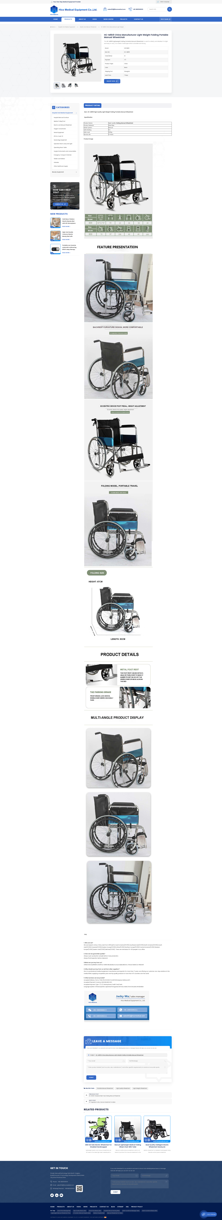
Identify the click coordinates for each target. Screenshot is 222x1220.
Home (55, 19)
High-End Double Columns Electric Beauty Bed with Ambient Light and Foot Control (69, 234)
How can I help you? (62, 191)
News (85, 1207)
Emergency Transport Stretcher (63, 155)
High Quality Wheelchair (123, 1088)
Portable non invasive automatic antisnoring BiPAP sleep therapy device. (69, 247)
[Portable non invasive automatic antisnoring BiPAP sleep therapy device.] (55, 249)
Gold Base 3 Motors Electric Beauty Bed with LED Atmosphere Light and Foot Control (69, 221)
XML (127, 1207)
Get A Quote (164, 19)
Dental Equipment (59, 133)
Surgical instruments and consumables (65, 151)
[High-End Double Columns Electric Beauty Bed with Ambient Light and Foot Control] (55, 236)
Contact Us (138, 19)
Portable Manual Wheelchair (105, 1088)
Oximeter (56, 162)
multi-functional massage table (131, 1211)
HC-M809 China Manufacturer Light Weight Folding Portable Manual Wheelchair (119, 1055)
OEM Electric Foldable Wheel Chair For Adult (157, 1146)
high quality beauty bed (79, 1211)
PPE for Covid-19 (58, 136)
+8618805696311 (70, 1189)
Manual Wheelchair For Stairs (114, 1213)
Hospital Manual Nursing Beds (111, 1211)
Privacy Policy (137, 1207)
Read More (65, 226)
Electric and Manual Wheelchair (88, 27)
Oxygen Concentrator (60, 129)
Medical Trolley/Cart (59, 121)
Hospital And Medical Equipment (66, 27)
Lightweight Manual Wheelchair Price (60, 1213)
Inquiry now (111, 81)
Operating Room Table (60, 147)
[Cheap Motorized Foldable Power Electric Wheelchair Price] (98, 1129)
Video (94, 19)
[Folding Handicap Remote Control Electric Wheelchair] (127, 1129)
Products (68, 19)
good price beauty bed (95, 1211)
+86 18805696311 (138, 9)
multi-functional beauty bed (149, 1211)
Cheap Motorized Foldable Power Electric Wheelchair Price (98, 1146)
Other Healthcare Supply (61, 166)
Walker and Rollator (59, 159)
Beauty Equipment (58, 172)
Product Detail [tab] (92, 105)
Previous (80, 1134)
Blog (113, 1207)
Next (174, 1134)
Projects (123, 19)
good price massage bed (63, 1211)
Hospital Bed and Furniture (61, 118)
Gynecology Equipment (60, 140)
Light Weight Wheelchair (140, 1088)
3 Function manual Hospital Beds (81, 1213)
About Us (82, 19)
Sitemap (120, 1207)
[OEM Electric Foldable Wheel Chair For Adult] (157, 1129)
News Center (108, 19)
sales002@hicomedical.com (117, 9)
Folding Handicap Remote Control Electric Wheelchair (128, 1146)
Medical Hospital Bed (98, 1213)
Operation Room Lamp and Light (63, 144)
